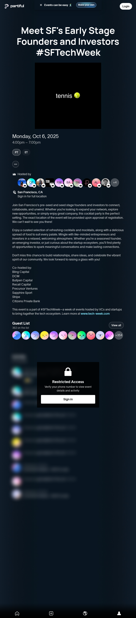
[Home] (17, 613)
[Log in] (119, 613)
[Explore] (85, 613)
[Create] (51, 613)
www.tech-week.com (95, 313)
